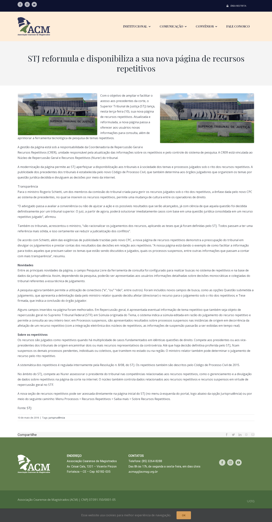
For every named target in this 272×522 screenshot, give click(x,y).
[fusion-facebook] (20, 4)
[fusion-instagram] (27, 4)
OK (184, 515)
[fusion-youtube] (34, 4)
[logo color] (34, 19)
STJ (29, 408)
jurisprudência (57, 417)
